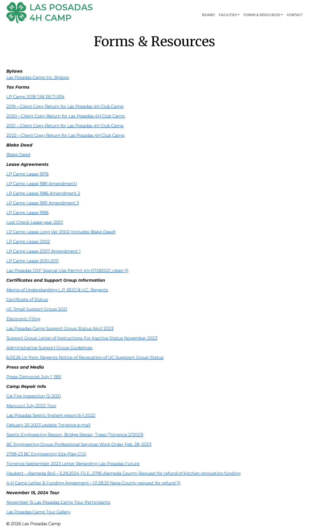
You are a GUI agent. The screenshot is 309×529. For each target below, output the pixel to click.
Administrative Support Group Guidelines (49, 347)
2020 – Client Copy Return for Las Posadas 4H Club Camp (65, 116)
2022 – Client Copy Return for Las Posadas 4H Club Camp (65, 135)
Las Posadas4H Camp (61, 12)
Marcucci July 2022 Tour (31, 405)
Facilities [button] (228, 15)
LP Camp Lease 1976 (27, 174)
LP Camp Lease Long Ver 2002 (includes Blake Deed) (61, 231)
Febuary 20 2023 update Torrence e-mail (48, 425)
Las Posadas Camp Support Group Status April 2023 (60, 328)
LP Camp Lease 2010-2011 (32, 260)
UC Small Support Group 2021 (36, 309)
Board (208, 15)
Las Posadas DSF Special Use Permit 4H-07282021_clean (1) (67, 270)
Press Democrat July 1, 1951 (33, 376)
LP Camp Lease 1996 (27, 212)
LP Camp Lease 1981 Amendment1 (41, 183)
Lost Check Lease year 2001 (34, 222)
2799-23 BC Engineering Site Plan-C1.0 (46, 454)
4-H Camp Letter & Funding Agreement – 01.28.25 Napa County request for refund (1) (93, 483)
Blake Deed (18, 154)
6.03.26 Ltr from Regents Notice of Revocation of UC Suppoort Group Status (85, 357)
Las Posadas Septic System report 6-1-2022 (50, 415)
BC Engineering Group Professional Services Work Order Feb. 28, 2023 (78, 444)
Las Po (13, 77)
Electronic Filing (23, 318)
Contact (295, 15)
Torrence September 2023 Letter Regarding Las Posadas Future (72, 463)
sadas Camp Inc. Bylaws (44, 77)
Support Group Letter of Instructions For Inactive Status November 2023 (81, 338)
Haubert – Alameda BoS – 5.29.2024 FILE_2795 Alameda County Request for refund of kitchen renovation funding (123, 473)
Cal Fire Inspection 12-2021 (33, 396)
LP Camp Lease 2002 (28, 241)
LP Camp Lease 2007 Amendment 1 (43, 251)
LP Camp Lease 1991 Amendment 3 (42, 203)
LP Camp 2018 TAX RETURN (35, 96)
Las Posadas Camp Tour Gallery (38, 512)
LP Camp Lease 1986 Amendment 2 (43, 193)
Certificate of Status (27, 299)
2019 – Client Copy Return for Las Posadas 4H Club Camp (65, 106)
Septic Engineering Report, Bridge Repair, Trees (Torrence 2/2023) (75, 434)
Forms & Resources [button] (261, 15)
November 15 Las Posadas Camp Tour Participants (58, 502)
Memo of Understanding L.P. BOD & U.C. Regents (57, 289)
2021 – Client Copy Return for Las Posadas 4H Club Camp (65, 125)
